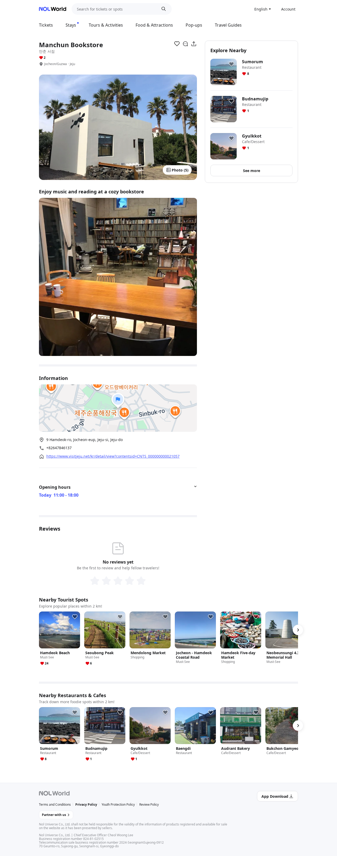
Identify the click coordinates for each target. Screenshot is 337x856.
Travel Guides (228, 25)
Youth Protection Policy (118, 804)
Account (288, 9)
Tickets (46, 25)
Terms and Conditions (55, 804)
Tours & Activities (106, 25)
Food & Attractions (154, 25)
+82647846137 (59, 448)
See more (251, 170)
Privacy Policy (86, 804)
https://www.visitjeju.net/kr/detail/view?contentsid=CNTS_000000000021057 (113, 456)
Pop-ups (194, 25)
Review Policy (149, 804)
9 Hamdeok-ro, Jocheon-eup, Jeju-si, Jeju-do (84, 439)
